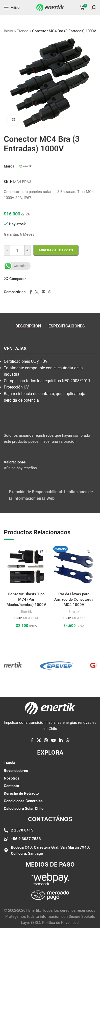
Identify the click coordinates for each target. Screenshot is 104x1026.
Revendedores (16, 770)
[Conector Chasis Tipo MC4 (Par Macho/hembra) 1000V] (26, 566)
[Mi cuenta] (94, 8)
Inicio (8, 31)
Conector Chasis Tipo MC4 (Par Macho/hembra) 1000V (26, 599)
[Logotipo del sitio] (50, 7)
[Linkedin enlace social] (60, 740)
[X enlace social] (37, 292)
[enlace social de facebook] (31, 292)
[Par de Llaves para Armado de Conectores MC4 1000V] (73, 566)
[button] (42, 551)
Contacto (11, 786)
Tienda (22, 31)
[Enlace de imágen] (50, 878)
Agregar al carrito (56, 250)
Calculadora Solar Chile (23, 808)
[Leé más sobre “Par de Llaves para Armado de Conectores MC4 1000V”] (89, 551)
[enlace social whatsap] (50, 292)
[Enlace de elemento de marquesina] (50, 665)
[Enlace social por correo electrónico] (43, 292)
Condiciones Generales (23, 801)
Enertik (26, 611)
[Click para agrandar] (13, 119)
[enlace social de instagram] (46, 740)
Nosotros (11, 778)
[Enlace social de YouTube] (53, 740)
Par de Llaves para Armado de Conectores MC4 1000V (73, 599)
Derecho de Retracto (21, 793)
